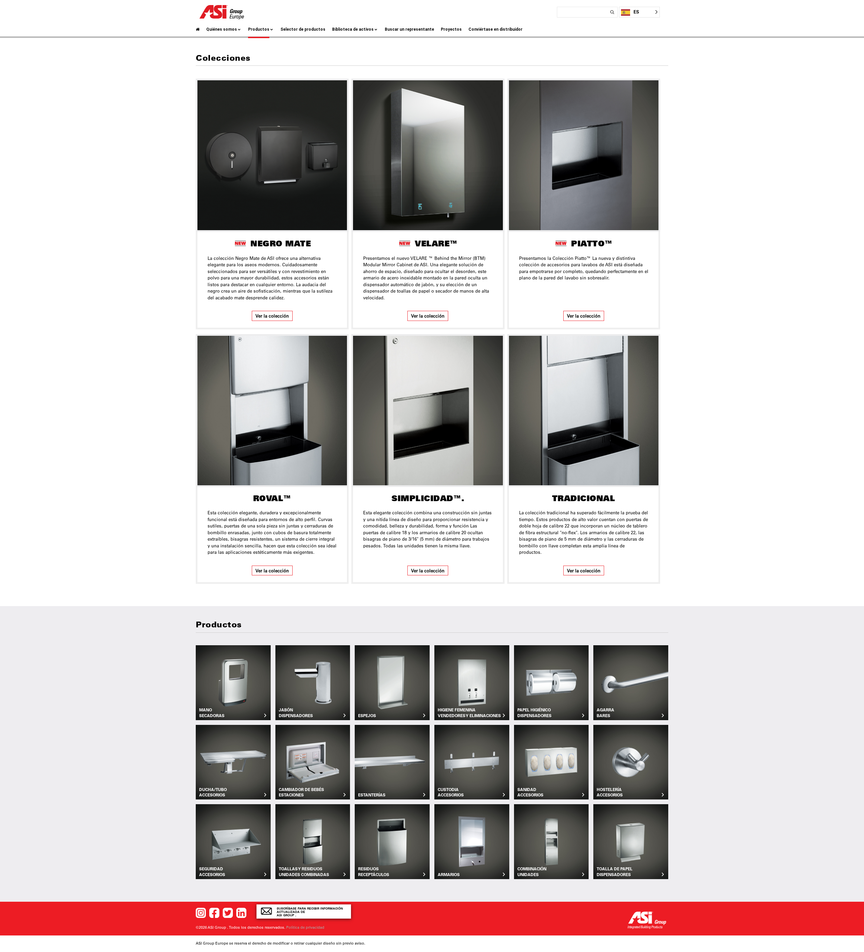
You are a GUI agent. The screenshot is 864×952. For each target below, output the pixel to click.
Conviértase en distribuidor (495, 29)
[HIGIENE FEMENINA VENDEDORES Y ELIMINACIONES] (471, 682)
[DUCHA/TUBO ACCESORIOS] (233, 761)
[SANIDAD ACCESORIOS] (551, 761)
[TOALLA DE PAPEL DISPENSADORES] (630, 841)
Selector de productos (302, 29)
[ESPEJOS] (392, 682)
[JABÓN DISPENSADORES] (312, 682)
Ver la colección (272, 316)
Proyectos (451, 29)
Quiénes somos (221, 29)
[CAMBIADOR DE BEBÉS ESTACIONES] (312, 761)
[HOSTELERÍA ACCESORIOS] (630, 761)
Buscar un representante (409, 29)
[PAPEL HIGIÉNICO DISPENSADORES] (551, 682)
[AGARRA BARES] (630, 682)
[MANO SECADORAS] (233, 682)
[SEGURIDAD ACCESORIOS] (233, 841)
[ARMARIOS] (471, 841)
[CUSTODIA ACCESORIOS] (471, 761)
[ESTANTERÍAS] (392, 761)
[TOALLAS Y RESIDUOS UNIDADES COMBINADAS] (312, 841)
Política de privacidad (305, 927)
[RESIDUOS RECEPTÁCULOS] (392, 841)
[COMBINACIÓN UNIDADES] (551, 841)
